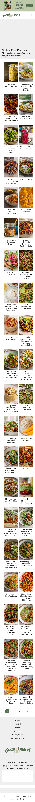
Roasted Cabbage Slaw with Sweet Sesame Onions (26, 700)
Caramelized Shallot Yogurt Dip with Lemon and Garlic (11, 308)
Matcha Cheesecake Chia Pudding (26, 501)
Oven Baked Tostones (26, 211)
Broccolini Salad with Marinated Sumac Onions (11, 470)
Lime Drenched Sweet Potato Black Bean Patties (26, 532)
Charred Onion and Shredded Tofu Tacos (11, 501)
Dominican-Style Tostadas (11, 595)
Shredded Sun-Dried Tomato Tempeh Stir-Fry (11, 118)
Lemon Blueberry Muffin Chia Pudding (11, 181)
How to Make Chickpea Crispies (11, 242)
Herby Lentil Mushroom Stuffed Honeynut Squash (11, 630)
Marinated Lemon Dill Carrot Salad (11, 212)
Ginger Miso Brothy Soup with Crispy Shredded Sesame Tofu (26, 630)
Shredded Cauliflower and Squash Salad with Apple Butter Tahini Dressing (11, 666)
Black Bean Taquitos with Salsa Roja (11, 440)
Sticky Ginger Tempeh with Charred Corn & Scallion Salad (11, 374)
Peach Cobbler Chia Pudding (11, 338)
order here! (28, 5)
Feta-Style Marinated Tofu (11, 85)
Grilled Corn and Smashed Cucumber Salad (11, 150)
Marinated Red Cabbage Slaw (26, 148)
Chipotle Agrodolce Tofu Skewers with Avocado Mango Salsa (26, 341)
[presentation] (11, 72)
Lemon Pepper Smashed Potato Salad (26, 564)
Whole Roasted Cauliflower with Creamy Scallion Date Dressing (11, 532)
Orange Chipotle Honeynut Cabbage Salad (26, 243)
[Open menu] (31, 15)
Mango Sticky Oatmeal (26, 439)
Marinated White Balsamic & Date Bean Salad (26, 275)
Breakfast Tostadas (11, 273)
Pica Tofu (26, 468)
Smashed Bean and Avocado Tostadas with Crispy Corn (26, 87)
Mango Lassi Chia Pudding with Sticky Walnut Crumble (11, 409)
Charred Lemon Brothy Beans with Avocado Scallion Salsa (11, 565)
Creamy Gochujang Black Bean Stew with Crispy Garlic (26, 665)
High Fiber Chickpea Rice (26, 117)
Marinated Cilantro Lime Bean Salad (26, 408)
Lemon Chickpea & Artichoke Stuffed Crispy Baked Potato (26, 375)
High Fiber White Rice (26, 180)
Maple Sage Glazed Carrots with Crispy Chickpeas (26, 597)
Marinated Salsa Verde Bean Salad (26, 307)
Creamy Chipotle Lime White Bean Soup (11, 700)
